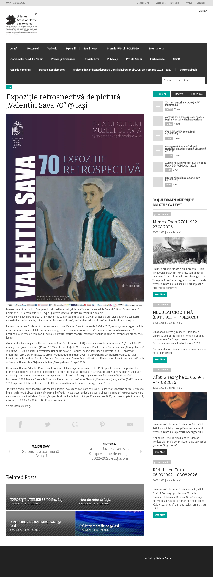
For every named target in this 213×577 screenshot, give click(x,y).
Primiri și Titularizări (61, 60)
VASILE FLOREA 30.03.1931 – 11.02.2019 (181, 133)
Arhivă (189, 2)
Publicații (112, 59)
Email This (130, 424)
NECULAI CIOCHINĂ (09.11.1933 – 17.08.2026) (175, 315)
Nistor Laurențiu (174, 232)
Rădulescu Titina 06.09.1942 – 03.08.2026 (175, 472)
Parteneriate (157, 59)
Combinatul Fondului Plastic (26, 59)
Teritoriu (52, 48)
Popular (161, 93)
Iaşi (9, 87)
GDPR (176, 59)
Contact (200, 2)
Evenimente (88, 49)
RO (205, 10)
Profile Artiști (134, 59)
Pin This (102, 424)
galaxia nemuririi (162, 214)
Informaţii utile (188, 69)
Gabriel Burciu (164, 558)
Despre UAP (142, 3)
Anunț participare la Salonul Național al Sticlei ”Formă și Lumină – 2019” (185, 149)
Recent (179, 93)
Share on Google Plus (75, 424)
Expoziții (71, 48)
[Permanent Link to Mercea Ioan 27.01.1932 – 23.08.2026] (180, 250)
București (33, 48)
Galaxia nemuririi (20, 69)
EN (200, 10)
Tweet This (47, 424)
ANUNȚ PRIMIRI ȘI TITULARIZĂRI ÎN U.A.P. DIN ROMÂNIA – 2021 (185, 164)
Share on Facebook (20, 424)
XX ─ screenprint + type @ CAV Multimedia (182, 104)
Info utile (173, 3)
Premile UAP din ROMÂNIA (121, 49)
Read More (160, 294)
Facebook (197, 93)
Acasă (11, 49)
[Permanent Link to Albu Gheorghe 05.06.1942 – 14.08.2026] (180, 406)
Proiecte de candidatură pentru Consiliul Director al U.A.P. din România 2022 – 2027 (122, 69)
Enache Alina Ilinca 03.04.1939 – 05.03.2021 (183, 179)
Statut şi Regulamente (52, 69)
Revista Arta (92, 59)
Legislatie (161, 2)
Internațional (154, 49)
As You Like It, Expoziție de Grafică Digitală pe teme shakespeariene (184, 118)
